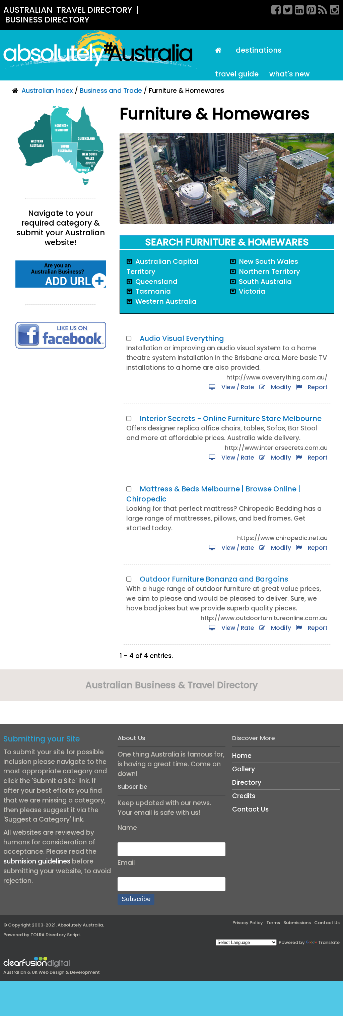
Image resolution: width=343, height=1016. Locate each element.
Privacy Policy (247, 922)
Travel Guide (237, 74)
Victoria (252, 291)
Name (127, 827)
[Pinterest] (309, 9)
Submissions (297, 922)
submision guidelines (36, 861)
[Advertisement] (60, 407)
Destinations (259, 50)
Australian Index (47, 90)
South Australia (265, 281)
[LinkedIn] (297, 9)
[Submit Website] (60, 273)
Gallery (243, 769)
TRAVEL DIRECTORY (94, 9)
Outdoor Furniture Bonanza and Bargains (214, 579)
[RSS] (321, 9)
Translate (329, 942)
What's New (289, 74)
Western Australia (166, 301)
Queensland (156, 281)
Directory (246, 782)
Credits (243, 795)
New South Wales (268, 261)
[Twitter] (285, 9)
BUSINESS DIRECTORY (47, 19)
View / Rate (236, 387)
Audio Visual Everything (182, 338)
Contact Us (250, 809)
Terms (273, 922)
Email (126, 862)
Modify (279, 387)
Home (242, 755)
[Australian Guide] (220, 50)
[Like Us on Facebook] (60, 334)
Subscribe (136, 898)
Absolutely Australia (80, 925)
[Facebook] (274, 9)
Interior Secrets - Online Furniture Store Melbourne (231, 418)
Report (316, 387)
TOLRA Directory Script (55, 935)
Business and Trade (111, 90)
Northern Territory (269, 271)
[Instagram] (332, 9)
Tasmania (153, 291)
